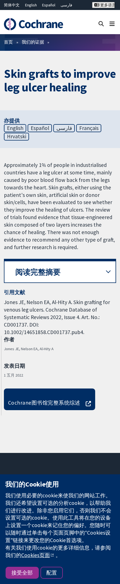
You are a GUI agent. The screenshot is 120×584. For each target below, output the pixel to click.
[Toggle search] (101, 23)
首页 (8, 42)
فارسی (66, 4)
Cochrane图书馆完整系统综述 (44, 402)
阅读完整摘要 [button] (38, 272)
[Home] (36, 24)
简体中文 (12, 4)
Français (89, 128)
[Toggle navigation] (112, 23)
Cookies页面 (35, 555)
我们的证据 (33, 42)
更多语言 (106, 4)
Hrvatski (16, 136)
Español (48, 4)
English (31, 4)
